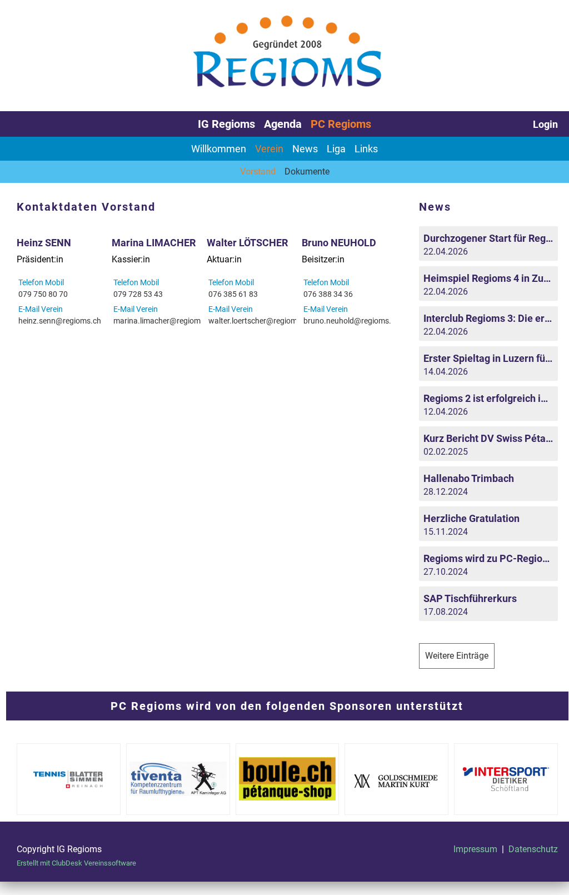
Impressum (475, 849)
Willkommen (218, 149)
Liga (336, 149)
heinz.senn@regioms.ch (59, 320)
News (305, 149)
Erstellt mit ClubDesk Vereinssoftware (76, 863)
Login (545, 124)
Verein (269, 149)
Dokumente (307, 171)
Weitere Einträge (456, 655)
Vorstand (258, 171)
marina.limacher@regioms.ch (164, 320)
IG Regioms (226, 124)
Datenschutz (533, 849)
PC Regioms (341, 124)
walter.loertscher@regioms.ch (260, 320)
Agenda (283, 124)
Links (366, 149)
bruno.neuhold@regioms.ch (351, 320)
